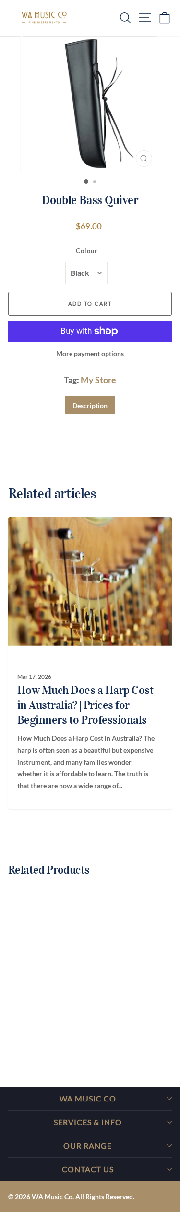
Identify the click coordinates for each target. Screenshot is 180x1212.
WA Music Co (88, 1098)
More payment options (90, 353)
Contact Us (88, 1169)
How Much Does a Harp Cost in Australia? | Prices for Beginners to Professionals (85, 705)
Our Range (87, 1145)
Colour (86, 251)
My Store (98, 379)
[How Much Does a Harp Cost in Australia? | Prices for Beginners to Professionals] (86, 581)
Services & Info (88, 1121)
